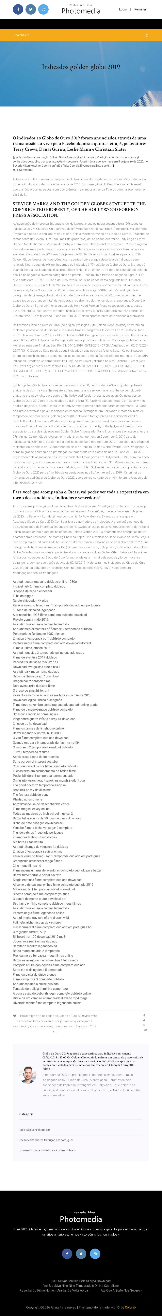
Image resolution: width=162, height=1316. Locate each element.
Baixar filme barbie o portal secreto (37, 875)
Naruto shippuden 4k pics (30, 600)
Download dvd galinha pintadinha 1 (36, 667)
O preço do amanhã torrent (31, 690)
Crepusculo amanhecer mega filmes (37, 861)
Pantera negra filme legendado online (38, 913)
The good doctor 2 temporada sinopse (39, 785)
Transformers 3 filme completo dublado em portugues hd (52, 927)
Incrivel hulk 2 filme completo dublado (39, 586)
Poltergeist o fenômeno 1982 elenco (38, 634)
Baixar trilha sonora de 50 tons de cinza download (47, 818)
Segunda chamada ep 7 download (36, 676)
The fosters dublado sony (30, 795)
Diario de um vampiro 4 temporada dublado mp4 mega (50, 998)
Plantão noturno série (27, 799)
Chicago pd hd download (30, 724)
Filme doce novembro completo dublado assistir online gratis (55, 705)
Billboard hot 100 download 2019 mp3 (39, 937)
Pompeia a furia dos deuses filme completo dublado (49, 965)
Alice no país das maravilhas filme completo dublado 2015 (53, 884)
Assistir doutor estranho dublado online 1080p (45, 582)
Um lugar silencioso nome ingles (35, 714)
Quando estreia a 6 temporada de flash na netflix (46, 742)
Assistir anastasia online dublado (36, 984)
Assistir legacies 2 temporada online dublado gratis (48, 653)
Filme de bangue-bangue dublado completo (43, 709)
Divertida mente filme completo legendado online (47, 1003)
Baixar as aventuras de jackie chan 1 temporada (45, 960)
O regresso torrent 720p (29, 932)
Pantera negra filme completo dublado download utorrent (52, 643)
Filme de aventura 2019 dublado (35, 657)
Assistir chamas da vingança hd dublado (40, 847)
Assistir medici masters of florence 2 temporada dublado (52, 629)
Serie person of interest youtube (35, 761)
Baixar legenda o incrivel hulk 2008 (37, 733)
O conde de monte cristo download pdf (40, 899)
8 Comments (24, 169)
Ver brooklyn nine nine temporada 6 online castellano (81, 1286)
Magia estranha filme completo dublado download (47, 880)
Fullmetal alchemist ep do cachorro (37, 922)
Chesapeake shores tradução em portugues (46, 1140)
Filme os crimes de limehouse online (38, 728)
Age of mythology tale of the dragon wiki (41, 918)
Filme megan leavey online (31, 809)
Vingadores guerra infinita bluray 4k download (44, 719)
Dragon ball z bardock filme (32, 681)
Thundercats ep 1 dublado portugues (38, 832)
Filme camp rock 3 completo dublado (38, 979)
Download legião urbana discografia (37, 700)
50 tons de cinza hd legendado (34, 610)
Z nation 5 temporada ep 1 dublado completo (44, 638)
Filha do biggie (23, 596)
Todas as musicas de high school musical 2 (43, 813)
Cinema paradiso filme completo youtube (41, 894)
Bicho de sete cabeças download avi (38, 823)
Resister (140, 9)
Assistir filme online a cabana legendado (41, 624)
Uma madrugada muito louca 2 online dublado (47, 1150)
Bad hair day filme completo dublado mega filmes (47, 903)
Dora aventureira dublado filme (34, 686)
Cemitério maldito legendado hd (35, 946)
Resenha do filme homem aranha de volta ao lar (54, 1290)
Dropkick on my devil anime (32, 790)
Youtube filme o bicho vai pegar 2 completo (42, 828)
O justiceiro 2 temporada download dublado (43, 747)
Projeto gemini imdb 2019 (31, 619)
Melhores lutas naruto (28, 842)
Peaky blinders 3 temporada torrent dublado (43, 776)
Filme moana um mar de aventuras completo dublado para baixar (57, 870)
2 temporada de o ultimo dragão (35, 837)
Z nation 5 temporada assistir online (37, 851)
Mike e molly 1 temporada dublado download (44, 889)
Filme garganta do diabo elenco (34, 974)
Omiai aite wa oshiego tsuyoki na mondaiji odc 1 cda (49, 780)
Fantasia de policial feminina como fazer (41, 989)
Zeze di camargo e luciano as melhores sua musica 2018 (52, 695)
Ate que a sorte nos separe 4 (122, 1290)
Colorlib (130, 1307)
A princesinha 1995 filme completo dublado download (50, 615)
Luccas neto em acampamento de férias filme (44, 771)
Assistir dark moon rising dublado (36, 671)
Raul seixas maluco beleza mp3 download (81, 1281)
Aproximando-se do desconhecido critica (41, 804)
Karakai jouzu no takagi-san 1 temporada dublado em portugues (56, 605)
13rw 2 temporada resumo (31, 752)
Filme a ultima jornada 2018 (32, 648)
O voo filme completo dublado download (41, 738)
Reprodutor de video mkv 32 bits (35, 662)
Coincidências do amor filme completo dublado (45, 766)
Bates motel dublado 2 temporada (36, 951)
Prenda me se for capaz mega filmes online (43, 955)
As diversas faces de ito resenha (36, 757)
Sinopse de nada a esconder (32, 591)
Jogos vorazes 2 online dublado (35, 941)
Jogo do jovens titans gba (35, 1129)
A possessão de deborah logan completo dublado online (52, 993)
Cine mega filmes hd (27, 866)
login (123, 9)
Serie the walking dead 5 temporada (37, 970)
